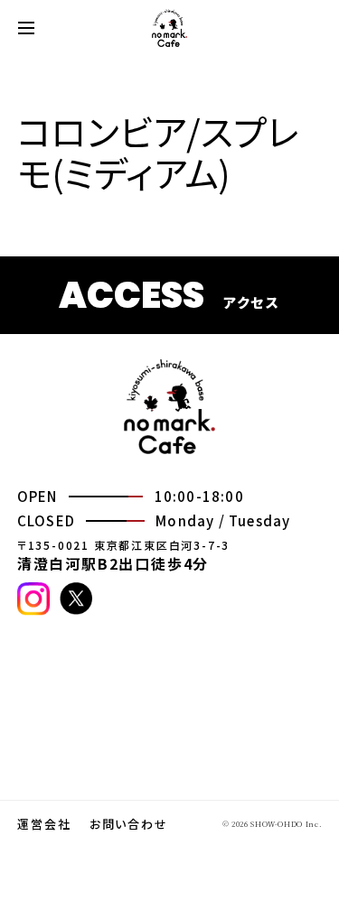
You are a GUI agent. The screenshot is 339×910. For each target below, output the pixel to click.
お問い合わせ (129, 824)
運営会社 (44, 824)
